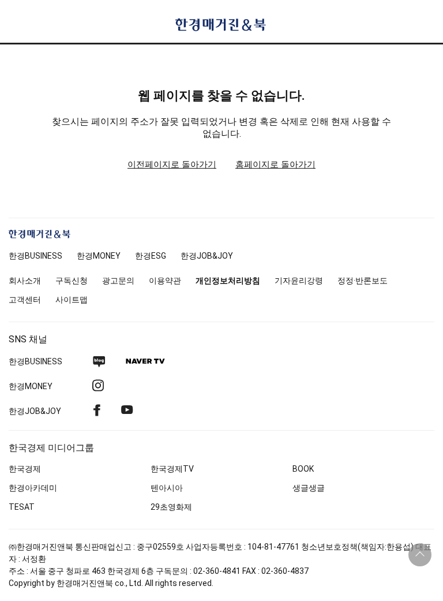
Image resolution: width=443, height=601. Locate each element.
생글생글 (308, 487)
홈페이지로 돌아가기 (275, 164)
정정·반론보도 (362, 280)
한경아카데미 (33, 487)
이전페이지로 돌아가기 (171, 164)
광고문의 (118, 280)
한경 (35, 255)
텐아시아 (167, 487)
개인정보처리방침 (228, 280)
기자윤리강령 (299, 280)
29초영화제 (171, 507)
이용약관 (165, 280)
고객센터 (25, 299)
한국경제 (25, 468)
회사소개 (25, 280)
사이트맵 (71, 299)
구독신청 (71, 280)
